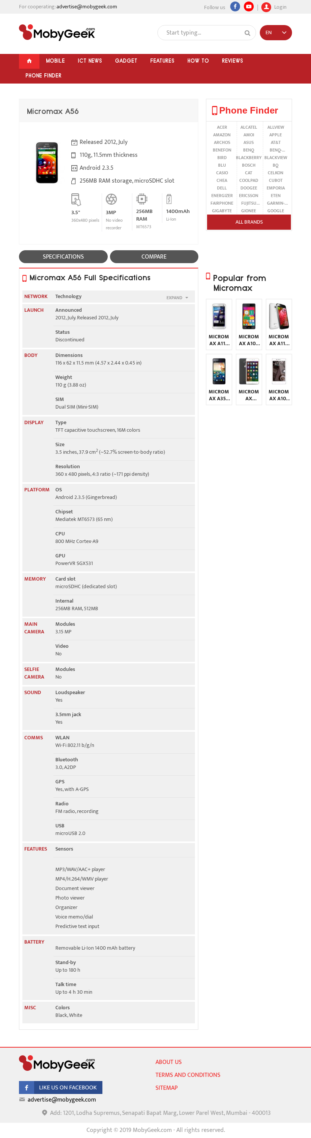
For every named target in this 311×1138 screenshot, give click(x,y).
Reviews (232, 61)
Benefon (222, 150)
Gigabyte (222, 211)
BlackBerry (249, 157)
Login (279, 6)
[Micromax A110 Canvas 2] (219, 328)
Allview (275, 127)
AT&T (276, 142)
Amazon (222, 135)
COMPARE (153, 257)
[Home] (29, 61)
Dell (222, 188)
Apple (275, 135)
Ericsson (248, 195)
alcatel (248, 127)
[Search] (247, 33)
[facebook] (60, 1092)
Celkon (275, 173)
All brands (249, 222)
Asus (248, 142)
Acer (222, 127)
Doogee (248, 188)
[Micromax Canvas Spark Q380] (249, 383)
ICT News (90, 61)
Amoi (248, 135)
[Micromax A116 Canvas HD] (279, 328)
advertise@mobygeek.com (87, 6)
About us (169, 1062)
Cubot (276, 180)
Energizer (222, 195)
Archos (222, 142)
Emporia (276, 188)
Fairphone (221, 203)
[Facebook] (235, 6)
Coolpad (248, 180)
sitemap (166, 1088)
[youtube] (249, 6)
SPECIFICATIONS (63, 257)
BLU (222, 165)
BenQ (248, 150)
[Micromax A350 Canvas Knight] (219, 383)
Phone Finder (43, 76)
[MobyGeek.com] (57, 32)
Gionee (248, 211)
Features (162, 61)
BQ (275, 165)
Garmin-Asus (275, 203)
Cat (248, 173)
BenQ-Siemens (275, 150)
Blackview (275, 157)
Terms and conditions (188, 1075)
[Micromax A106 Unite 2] (249, 328)
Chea (222, 180)
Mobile (55, 61)
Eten (276, 195)
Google (275, 211)
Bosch (249, 165)
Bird (222, 157)
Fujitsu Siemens (248, 203)
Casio (222, 173)
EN (268, 32)
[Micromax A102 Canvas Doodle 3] (279, 383)
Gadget (126, 61)
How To (198, 61)
